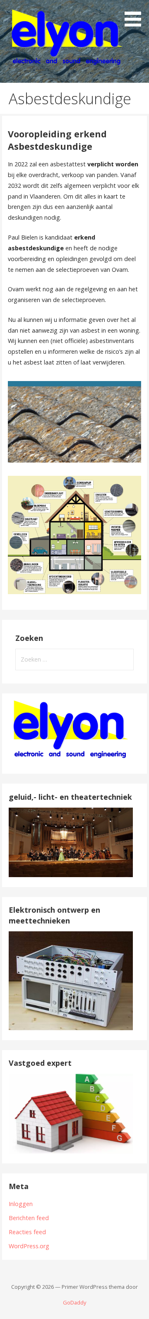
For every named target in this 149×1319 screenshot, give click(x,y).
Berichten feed (29, 1218)
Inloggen (21, 1204)
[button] (136, 14)
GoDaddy (74, 1302)
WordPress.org (29, 1246)
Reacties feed (27, 1232)
